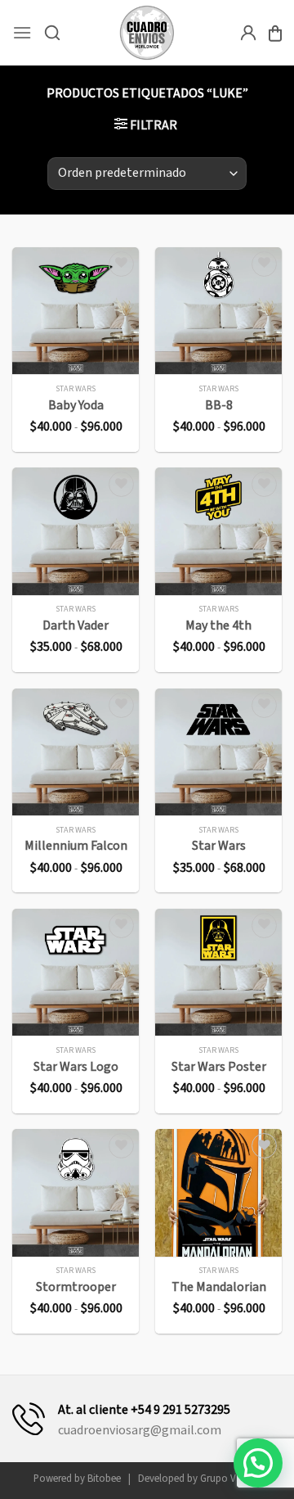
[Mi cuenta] (248, 33)
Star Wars (219, 846)
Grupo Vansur (230, 1478)
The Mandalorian (219, 1287)
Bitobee (104, 1478)
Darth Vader (75, 625)
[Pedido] (275, 33)
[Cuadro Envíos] (147, 32)
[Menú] (22, 32)
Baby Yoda (76, 405)
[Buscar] (52, 33)
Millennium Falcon (75, 846)
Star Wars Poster (219, 1067)
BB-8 (219, 405)
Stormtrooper (76, 1287)
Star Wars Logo (75, 1067)
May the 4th (218, 625)
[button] (258, 1463)
